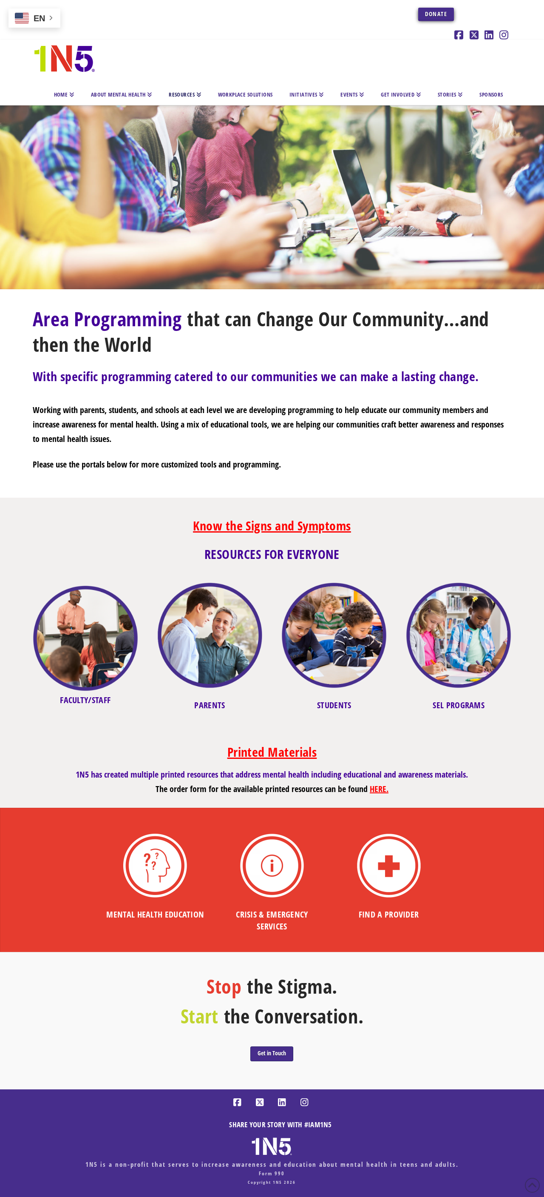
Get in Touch (272, 1053)
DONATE (436, 14)
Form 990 (272, 1173)
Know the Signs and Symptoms (272, 525)
